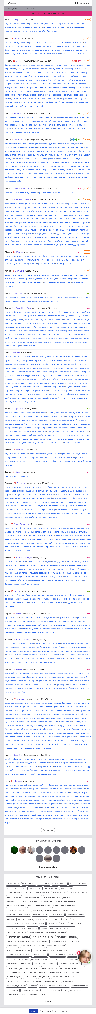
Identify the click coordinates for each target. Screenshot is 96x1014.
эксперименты (56, 788)
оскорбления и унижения (33, 360)
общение (20, 595)
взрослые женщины (62, 46)
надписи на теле (72, 386)
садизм (54, 416)
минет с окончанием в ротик (27, 740)
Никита (8, 61)
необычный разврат (61, 222)
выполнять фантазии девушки (72, 158)
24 (12, 199)
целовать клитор (66, 457)
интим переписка (70, 910)
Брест (18, 472)
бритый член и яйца (60, 162)
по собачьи (79, 788)
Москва (17, 38)
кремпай (79, 714)
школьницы (31, 625)
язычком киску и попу (20, 461)
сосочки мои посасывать (21, 744)
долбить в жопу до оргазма (72, 244)
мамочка (62, 151)
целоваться (61, 203)
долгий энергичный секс (30, 27)
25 (12, 524)
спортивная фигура (27, 680)
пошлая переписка (45, 796)
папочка (60, 569)
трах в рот (83, 487)
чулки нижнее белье (44, 241)
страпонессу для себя (15, 282)
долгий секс (16, 72)
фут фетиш (54, 143)
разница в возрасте (38, 143)
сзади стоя (18, 688)
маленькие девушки (39, 580)
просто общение (70, 80)
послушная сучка (45, 155)
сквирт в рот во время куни (44, 177)
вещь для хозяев (23, 442)
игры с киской (51, 744)
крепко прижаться (45, 65)
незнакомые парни (64, 535)
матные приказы (79, 360)
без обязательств (13, 65)
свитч (16, 412)
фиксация (73, 435)
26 (14, 252)
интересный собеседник (41, 729)
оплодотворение (13, 435)
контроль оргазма (42, 427)
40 (13, 19)
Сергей (8, 308)
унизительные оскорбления (41, 398)
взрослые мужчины (21, 50)
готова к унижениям (55, 394)
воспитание (10, 275)
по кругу (57, 729)
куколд (56, 532)
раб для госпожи (65, 192)
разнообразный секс (14, 491)
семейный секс (82, 431)
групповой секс (13, 315)
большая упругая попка (21, 710)
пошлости (59, 155)
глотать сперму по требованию (19, 748)
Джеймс (8, 639)
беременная (30, 632)
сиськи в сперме (43, 748)
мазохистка (27, 439)
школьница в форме (71, 342)
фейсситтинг (42, 677)
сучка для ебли (42, 364)
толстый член (50, 543)
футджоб (83, 532)
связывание (10, 643)
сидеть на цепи (75, 658)
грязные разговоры (64, 733)
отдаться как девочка (65, 233)
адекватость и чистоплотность (73, 177)
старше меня (11, 203)
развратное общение (39, 23)
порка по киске (56, 442)
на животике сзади (34, 173)
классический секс (19, 766)
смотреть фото (22, 121)
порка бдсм (55, 323)
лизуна (82, 543)
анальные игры (20, 211)
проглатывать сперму (60, 580)
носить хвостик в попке (67, 207)
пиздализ (33, 766)
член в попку (18, 46)
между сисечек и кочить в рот (75, 102)
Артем (8, 271)
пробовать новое (63, 128)
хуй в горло (61, 684)
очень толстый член (39, 106)
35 (13, 308)
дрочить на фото (24, 125)
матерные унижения (31, 628)
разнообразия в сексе (73, 323)
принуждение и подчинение (18, 368)
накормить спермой (46, 215)
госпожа (61, 147)
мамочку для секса (73, 155)
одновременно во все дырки (63, 166)
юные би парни (39, 736)
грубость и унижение (65, 398)
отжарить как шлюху (61, 334)
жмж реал (16, 628)
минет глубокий (44, 498)
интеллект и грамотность (28, 80)
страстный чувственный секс (65, 76)
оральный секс (34, 256)
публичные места (49, 725)
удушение (39, 744)
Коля (7, 755)
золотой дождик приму (42, 50)
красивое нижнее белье (66, 218)
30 (14, 557)
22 (14, 61)
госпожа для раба (13, 181)
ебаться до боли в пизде (65, 375)
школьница (66, 491)
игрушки (14, 788)
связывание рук (23, 375)
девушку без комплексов (27, 68)
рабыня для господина (25, 498)
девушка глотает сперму (35, 330)
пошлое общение (71, 729)
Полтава (18, 781)
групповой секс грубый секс (70, 42)
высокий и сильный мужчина (46, 53)
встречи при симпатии (72, 513)
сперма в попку (40, 237)
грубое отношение (64, 356)
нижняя (58, 50)
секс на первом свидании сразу (50, 170)
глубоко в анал (62, 241)
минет (40, 759)
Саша (7, 188)
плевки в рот (39, 800)
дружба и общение (54, 121)
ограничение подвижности (26, 379)
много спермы (21, 539)
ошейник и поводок (38, 383)
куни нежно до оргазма (15, 721)
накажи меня (28, 416)
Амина (8, 19)
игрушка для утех (40, 390)
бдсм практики (42, 416)
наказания (15, 416)
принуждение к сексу (44, 233)
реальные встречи (35, 561)
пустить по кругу (12, 360)
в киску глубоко (76, 87)
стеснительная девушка (65, 439)
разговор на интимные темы (33, 924)
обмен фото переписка (44, 125)
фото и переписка (79, 327)
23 (11, 113)
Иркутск (17, 591)
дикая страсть (76, 924)
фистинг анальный (13, 330)
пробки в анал (33, 770)
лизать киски (62, 950)
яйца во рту (23, 580)
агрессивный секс (23, 684)
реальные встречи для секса (42, 42)
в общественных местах (72, 297)
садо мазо (44, 323)
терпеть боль (43, 658)
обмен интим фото (47, 147)
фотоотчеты (66, 275)
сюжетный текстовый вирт (34, 435)
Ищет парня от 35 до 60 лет (44, 199)
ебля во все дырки (50, 371)
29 (12, 293)
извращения (24, 203)
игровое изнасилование (56, 87)
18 (12, 38)
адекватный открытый (25, 260)
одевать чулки (46, 218)
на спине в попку (22, 177)
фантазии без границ (21, 207)
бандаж (73, 595)
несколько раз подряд (54, 91)
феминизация (50, 278)
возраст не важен (35, 87)
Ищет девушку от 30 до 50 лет (37, 61)
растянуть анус (51, 244)
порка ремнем (72, 416)
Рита (7, 353)
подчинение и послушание (47, 424)
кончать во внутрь (42, 893)
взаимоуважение (19, 494)
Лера (7, 38)
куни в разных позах (67, 461)
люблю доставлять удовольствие (44, 297)
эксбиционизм (43, 647)
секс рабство (11, 427)
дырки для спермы (52, 342)
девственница (67, 714)
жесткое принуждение (42, 375)
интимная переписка (59, 327)
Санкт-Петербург (22, 188)
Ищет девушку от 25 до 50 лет (36, 613)
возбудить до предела (15, 87)
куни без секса (31, 158)
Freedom (21, 483)
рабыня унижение (70, 424)
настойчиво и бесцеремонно (65, 72)
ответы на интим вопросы (36, 166)
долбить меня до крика (15, 398)
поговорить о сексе (80, 162)
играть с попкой (31, 132)
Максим (8, 252)
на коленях (65, 744)
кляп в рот (25, 390)
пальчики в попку (65, 125)
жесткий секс (26, 617)
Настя (7, 781)
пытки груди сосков (27, 95)
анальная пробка (81, 222)
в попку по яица (57, 226)
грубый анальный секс (15, 535)
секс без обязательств (28, 117)
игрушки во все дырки (59, 390)
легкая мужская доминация (18, 53)
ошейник (70, 569)
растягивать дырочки (43, 368)
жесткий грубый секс (51, 80)
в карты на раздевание (42, 733)
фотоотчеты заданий (71, 770)
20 (13, 669)
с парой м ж (68, 50)
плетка (9, 654)
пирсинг (28, 427)
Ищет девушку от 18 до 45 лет (37, 113)
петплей (19, 158)
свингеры (63, 435)
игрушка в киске (23, 815)
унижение (25, 356)
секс (29, 487)
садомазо (52, 435)
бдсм (25, 143)
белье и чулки (75, 688)
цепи (20, 427)
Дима (7, 408)
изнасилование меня (22, 128)
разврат (44, 788)
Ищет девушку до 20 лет (35, 293)
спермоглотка (81, 356)
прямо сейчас (37, 121)
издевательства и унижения (44, 662)
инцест (42, 412)
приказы (82, 364)
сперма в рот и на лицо (75, 628)
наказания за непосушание (52, 602)
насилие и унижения (57, 383)
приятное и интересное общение (20, 162)
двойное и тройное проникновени (56, 379)
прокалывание (28, 345)
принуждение (58, 561)
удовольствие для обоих (22, 76)
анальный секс (47, 117)
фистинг (46, 312)
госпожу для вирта (48, 158)
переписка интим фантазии (22, 215)
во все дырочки (25, 91)
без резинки (16, 132)
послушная (20, 811)
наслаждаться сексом (76, 91)
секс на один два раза (46, 621)
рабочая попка (20, 573)
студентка (42, 505)
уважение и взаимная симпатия (59, 173)
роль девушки (30, 226)
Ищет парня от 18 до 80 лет (34, 591)
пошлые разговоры (59, 211)
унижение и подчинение (77, 226)
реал (7, 528)
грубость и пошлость (39, 211)
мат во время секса (14, 166)
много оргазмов (42, 76)
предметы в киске (46, 632)
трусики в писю (40, 442)
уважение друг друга (67, 543)
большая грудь (54, 565)
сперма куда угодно (63, 539)
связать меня (27, 241)
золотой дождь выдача (37, 327)
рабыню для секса (46, 263)
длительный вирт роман (26, 714)
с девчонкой (43, 680)
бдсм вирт (29, 424)
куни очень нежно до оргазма (69, 65)
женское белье (44, 222)
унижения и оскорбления (55, 27)
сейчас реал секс (64, 263)
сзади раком (10, 95)
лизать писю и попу (58, 941)
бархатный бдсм (28, 884)
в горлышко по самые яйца (73, 53)
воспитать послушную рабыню (62, 315)
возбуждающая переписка (17, 457)
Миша (8, 139)
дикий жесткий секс (51, 98)
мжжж (56, 491)
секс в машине (66, 706)
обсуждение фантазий (47, 230)
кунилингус (10, 762)
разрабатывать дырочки (49, 513)
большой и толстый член (25, 83)
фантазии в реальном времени (42, 721)
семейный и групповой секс (23, 505)
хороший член (46, 766)
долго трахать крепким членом (25, 98)
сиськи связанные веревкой (63, 364)
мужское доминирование (51, 502)
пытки (34, 420)
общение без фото (13, 226)
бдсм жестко (19, 334)
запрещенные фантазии (44, 207)
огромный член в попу (71, 98)
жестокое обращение (54, 386)
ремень (80, 439)
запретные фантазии (25, 222)
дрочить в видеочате (44, 128)
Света (7, 199)
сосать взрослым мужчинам (38, 46)
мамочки (68, 121)
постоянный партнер (58, 330)
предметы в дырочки (32, 386)
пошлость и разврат (68, 230)
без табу (68, 788)
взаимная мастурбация (71, 143)
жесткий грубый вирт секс (49, 718)
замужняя (38, 91)
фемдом (9, 147)
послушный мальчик (75, 170)
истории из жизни (44, 811)
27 (13, 139)
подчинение (10, 117)
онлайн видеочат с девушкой (48, 13)
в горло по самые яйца (56, 688)
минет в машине (41, 710)
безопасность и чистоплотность (69, 766)
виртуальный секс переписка (72, 725)
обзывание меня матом (77, 394)
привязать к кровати (23, 233)
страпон (15, 528)
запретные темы (34, 342)
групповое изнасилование (28, 371)
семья (62, 416)
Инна (7, 591)
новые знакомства (63, 494)
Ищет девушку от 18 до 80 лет (38, 139)
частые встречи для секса (49, 95)
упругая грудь (76, 338)
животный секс (63, 796)
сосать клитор (12, 990)
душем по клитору (80, 744)
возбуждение (38, 815)
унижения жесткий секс (36, 576)
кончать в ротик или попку (63, 23)
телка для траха (29, 401)
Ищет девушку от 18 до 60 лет (45, 308)
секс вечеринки (83, 50)
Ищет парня (30, 19)
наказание (85, 424)
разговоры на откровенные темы (20, 230)
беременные (29, 621)
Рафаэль (9, 483)
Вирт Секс (19, 19)
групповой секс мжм (29, 803)
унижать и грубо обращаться (43, 31)
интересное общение (49, 714)
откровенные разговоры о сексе (73, 278)
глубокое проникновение (50, 83)
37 (12, 591)
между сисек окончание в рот (55, 740)
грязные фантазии (76, 27)
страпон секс (79, 539)
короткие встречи (40, 915)
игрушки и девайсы (26, 155)
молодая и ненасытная (20, 338)
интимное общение (77, 151)
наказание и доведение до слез (19, 364)
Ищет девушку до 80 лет (34, 669)
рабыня (8, 412)
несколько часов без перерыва (19, 955)
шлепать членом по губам (44, 461)
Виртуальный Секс (22, 199)
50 (13, 613)
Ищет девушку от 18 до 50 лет (44, 188)
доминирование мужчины (30, 569)
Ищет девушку (30, 252)
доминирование (30, 319)
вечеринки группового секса (49, 818)
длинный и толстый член (16, 106)
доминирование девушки (30, 278)
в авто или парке (71, 818)
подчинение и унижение (16, 23)
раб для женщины (75, 147)
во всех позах (29, 65)
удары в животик (19, 383)
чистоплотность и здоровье (27, 102)
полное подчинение (20, 420)
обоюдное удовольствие (69, 621)
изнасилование (12, 356)
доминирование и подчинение (42, 151)
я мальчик (43, 226)
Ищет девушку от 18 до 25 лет (39, 483)
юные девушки (60, 625)
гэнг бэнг (46, 807)
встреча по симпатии (35, 688)
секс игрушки (32, 323)
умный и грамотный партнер (27, 517)
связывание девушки (25, 718)
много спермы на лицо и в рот (62, 736)
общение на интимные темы (39, 491)
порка (54, 312)
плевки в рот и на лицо (45, 509)
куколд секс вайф (40, 546)
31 (15, 483)
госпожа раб (43, 162)
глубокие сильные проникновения (26, 244)
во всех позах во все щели (45, 338)
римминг (9, 192)
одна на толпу (75, 383)
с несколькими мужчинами (18, 941)
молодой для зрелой (50, 102)
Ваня (7, 113)
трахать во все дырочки (22, 509)
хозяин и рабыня (72, 442)
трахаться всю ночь (46, 260)
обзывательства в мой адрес (57, 282)
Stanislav (9, 699)
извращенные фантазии (41, 539)
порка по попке (38, 431)
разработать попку (22, 237)
